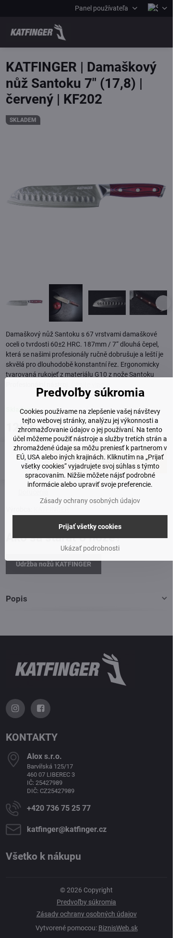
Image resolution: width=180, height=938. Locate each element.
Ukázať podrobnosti (90, 548)
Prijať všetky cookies (90, 526)
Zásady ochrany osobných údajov (90, 501)
